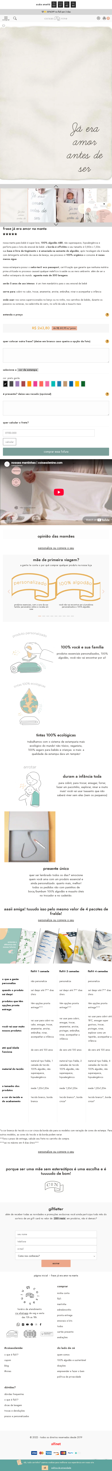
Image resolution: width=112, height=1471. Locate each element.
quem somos (63, 1355)
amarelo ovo (77, 384)
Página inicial (41, 1275)
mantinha (61, 1304)
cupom (7, 1360)
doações (61, 1366)
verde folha (83, 384)
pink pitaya (35, 384)
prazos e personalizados (16, 1416)
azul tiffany (53, 384)
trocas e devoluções (14, 1411)
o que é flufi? (11, 1355)
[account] (98, 19)
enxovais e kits (64, 1321)
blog (6, 1366)
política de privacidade (69, 1377)
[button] (10, 234)
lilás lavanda (17, 384)
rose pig (47, 384)
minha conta (63, 1293)
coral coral (41, 384)
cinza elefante (11, 384)
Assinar (56, 1263)
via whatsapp (21, 1313)
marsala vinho (23, 384)
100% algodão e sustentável (71, 1360)
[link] (14, 205)
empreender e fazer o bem (70, 1371)
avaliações (62, 1337)
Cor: (11, 378)
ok (45, 1468)
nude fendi (65, 384)
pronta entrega (64, 1315)
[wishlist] (3, 26)
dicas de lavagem (13, 1405)
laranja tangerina (29, 384)
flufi (59, 1299)
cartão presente (65, 1332)
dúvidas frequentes (14, 1394)
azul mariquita (59, 384)
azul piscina (71, 384)
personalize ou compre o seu (56, 548)
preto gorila (5, 384)
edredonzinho (64, 1310)
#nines (7, 1371)
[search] (15, 19)
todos (60, 1326)
